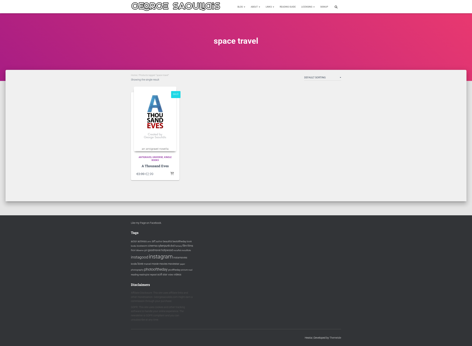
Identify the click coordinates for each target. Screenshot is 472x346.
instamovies (180, 257)
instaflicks (186, 250)
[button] (244, 7)
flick (133, 250)
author (159, 241)
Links (269, 7)
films (190, 245)
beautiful (167, 241)
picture (184, 270)
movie (155, 263)
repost (153, 274)
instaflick (177, 250)
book (189, 241)
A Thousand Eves (155, 166)
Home (134, 75)
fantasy (178, 246)
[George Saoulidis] (175, 6)
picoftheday (174, 269)
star (165, 274)
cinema (152, 245)
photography (137, 270)
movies (163, 263)
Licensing (307, 7)
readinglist (144, 274)
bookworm (142, 246)
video (170, 274)
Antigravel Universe (151, 157)
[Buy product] (172, 174)
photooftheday (156, 269)
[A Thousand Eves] (155, 119)
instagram (161, 256)
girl (145, 250)
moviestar (173, 263)
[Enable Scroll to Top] (464, 338)
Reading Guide (288, 7)
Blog (240, 7)
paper (182, 264)
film (185, 245)
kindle (134, 263)
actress (142, 241)
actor (134, 241)
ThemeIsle (335, 337)
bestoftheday (179, 241)
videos (177, 274)
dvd (172, 245)
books (133, 246)
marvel (147, 263)
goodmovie (154, 250)
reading (135, 274)
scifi (159, 274)
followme (140, 250)
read (190, 270)
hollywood (167, 250)
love (140, 263)
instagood (139, 257)
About (254, 7)
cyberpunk (163, 245)
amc (149, 241)
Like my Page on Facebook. (146, 222)
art (153, 241)
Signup (324, 7)
